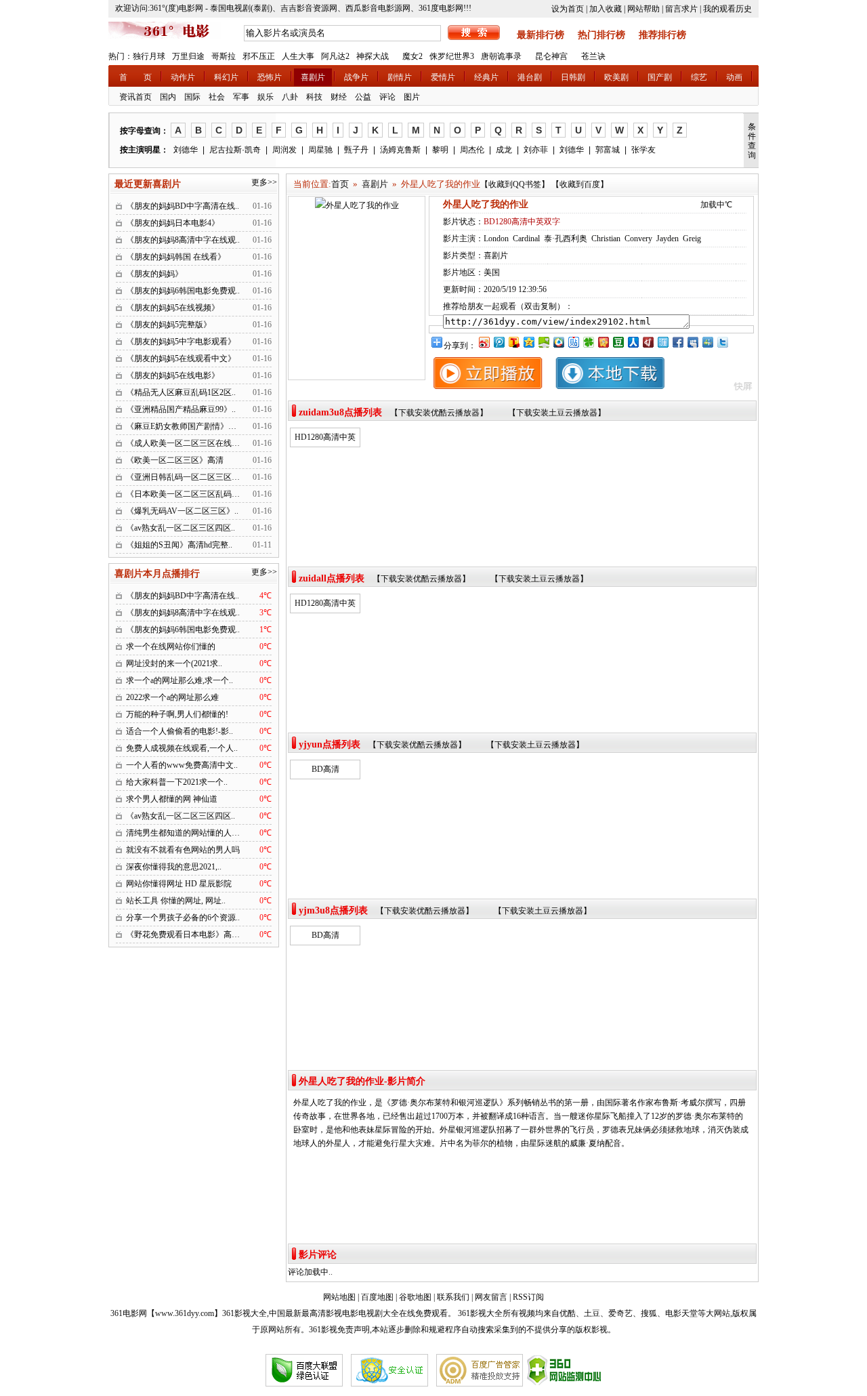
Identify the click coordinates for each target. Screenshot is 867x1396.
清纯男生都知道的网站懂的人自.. (185, 833)
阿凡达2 (335, 56)
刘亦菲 (536, 150)
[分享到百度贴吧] (573, 341)
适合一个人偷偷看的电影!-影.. (179, 731)
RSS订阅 (528, 1297)
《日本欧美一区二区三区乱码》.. (185, 494)
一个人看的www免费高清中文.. (182, 765)
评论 (387, 97)
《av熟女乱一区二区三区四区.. (180, 528)
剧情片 (399, 77)
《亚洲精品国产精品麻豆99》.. (181, 409)
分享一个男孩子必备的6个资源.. (183, 917)
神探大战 (372, 56)
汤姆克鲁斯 (400, 150)
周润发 (284, 150)
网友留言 (491, 1297)
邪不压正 (258, 56)
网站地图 (339, 1297)
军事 (241, 97)
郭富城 (607, 150)
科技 (314, 97)
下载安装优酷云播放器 (439, 412)
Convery (638, 238)
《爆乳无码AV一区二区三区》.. (182, 511)
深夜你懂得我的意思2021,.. (173, 866)
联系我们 (453, 1297)
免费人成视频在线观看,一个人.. (182, 748)
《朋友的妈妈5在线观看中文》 (181, 358)
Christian (605, 238)
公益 (363, 97)
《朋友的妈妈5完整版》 (168, 324)
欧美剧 (616, 77)
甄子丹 (356, 150)
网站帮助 (643, 9)
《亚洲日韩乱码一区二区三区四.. (185, 477)
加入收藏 (605, 9)
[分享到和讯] (647, 341)
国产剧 (660, 77)
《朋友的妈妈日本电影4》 (172, 223)
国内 (168, 97)
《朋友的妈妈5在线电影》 (172, 375)
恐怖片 (269, 77)
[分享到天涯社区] (662, 341)
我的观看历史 (727, 9)
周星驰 (320, 150)
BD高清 (325, 769)
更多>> (264, 182)
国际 (192, 97)
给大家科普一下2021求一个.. (177, 782)
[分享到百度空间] (543, 341)
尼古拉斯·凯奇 (235, 150)
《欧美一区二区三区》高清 (175, 460)
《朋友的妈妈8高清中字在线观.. (183, 240)
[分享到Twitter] (722, 341)
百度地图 (377, 1297)
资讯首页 (135, 97)
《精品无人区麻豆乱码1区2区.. (181, 392)
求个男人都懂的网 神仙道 (171, 799)
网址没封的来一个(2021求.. (174, 663)
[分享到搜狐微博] (513, 341)
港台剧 (529, 77)
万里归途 (188, 56)
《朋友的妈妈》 (154, 274)
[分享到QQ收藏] (558, 341)
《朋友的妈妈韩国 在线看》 (176, 257)
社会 (217, 97)
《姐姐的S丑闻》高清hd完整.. (179, 545)
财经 (339, 97)
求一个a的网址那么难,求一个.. (179, 680)
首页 (340, 184)
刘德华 (185, 150)
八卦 (290, 97)
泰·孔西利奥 (565, 238)
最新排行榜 (540, 35)
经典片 (486, 77)
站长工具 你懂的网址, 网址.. (176, 900)
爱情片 (443, 77)
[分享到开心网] (602, 341)
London (496, 238)
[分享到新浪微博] (483, 341)
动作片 (183, 77)
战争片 (356, 77)
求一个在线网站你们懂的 (170, 646)
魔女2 (412, 56)
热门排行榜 (601, 35)
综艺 (699, 77)
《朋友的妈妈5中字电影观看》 (181, 341)
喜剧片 (313, 77)
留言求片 (681, 9)
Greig (692, 238)
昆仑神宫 (551, 56)
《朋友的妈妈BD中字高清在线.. (182, 206)
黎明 (440, 150)
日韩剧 (573, 77)
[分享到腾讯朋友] (587, 341)
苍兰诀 (593, 56)
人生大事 (298, 56)
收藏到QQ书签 (514, 184)
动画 (734, 77)
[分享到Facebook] (677, 341)
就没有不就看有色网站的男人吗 (183, 850)
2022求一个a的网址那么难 (172, 697)
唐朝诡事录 (501, 56)
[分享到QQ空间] (528, 341)
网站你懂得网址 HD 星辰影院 (179, 883)
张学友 (643, 150)
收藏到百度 (579, 184)
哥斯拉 (223, 56)
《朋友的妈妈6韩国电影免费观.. (183, 290)
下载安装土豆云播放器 (556, 412)
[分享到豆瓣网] (617, 341)
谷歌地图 (415, 1297)
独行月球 (149, 56)
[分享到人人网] (632, 341)
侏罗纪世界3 (451, 56)
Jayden (667, 238)
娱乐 (265, 97)
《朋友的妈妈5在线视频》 (172, 307)
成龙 (504, 150)
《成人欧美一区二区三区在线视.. (185, 443)
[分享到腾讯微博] (498, 341)
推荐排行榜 (662, 35)
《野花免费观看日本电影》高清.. (185, 934)
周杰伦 (472, 150)
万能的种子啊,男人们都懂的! (177, 714)
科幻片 (226, 77)
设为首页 (567, 9)
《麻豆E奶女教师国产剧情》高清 (185, 426)
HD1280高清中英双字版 (325, 439)
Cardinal (526, 238)
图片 (412, 97)
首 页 (135, 77)
